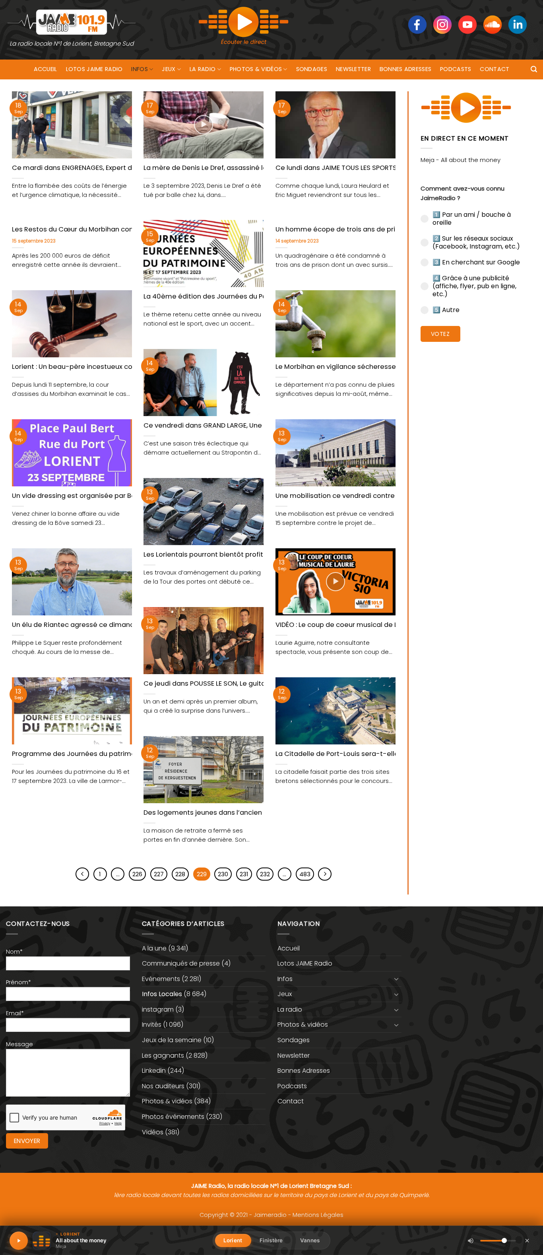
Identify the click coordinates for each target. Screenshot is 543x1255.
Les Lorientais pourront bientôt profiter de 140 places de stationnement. (261, 554)
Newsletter (353, 69)
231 (244, 874)
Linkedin (154, 1070)
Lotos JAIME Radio (94, 69)
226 (137, 874)
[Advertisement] (476, 470)
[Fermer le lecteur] (527, 1240)
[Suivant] (325, 874)
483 (304, 874)
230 (223, 874)
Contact (494, 69)
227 (159, 874)
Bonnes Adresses (405, 69)
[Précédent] (82, 874)
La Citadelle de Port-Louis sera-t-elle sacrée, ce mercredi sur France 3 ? (393, 754)
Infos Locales (162, 994)
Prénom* (18, 982)
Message (19, 1044)
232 (265, 874)
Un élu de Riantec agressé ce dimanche (77, 625)
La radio (202, 69)
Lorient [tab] (232, 1240)
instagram (158, 1009)
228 (180, 874)
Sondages (311, 69)
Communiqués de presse (181, 963)
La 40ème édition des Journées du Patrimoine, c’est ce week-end (251, 296)
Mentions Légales (318, 1215)
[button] (534, 69)
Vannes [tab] (310, 1240)
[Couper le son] (470, 1240)
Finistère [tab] (271, 1240)
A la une (154, 948)
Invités (151, 1024)
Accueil (45, 69)
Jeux (168, 69)
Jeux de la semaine (172, 1040)
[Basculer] (396, 978)
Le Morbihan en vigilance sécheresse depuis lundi (356, 366)
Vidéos (152, 1132)
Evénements (161, 978)
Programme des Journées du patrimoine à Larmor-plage (105, 754)
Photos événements (173, 1116)
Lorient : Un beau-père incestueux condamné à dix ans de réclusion (122, 366)
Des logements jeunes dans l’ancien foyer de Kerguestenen (241, 812)
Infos (139, 69)
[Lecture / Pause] (19, 1241)
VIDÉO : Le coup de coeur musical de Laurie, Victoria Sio (364, 625)
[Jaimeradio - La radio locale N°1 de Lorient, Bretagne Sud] (71, 21)
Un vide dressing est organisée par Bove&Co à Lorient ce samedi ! (120, 496)
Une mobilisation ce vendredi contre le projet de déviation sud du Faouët (395, 496)
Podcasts (455, 69)
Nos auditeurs (163, 1086)
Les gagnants (163, 1055)
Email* (15, 1013)
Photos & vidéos (256, 69)
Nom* (14, 952)
